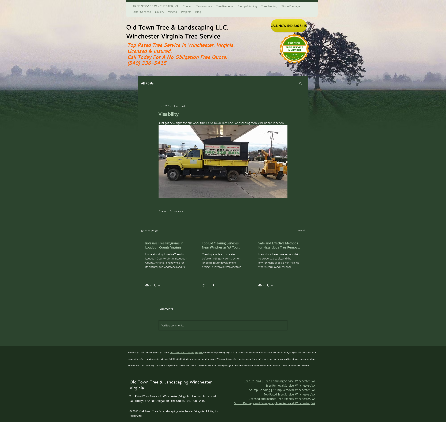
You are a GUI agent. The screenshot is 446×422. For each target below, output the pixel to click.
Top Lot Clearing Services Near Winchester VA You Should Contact (220, 245)
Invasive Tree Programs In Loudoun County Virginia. (164, 245)
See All (301, 230)
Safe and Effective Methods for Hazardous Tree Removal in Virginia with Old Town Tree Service (279, 245)
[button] (300, 83)
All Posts (147, 83)
